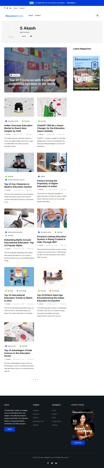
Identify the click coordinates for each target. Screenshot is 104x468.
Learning (36, 410)
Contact (22, 8)
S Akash (28, 28)
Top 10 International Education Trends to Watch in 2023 (18, 298)
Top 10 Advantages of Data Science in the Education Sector (18, 353)
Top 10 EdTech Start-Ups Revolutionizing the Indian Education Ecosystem (50, 298)
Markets (35, 425)
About (15, 8)
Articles (23, 36)
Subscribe (78, 443)
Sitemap (54, 425)
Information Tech (38, 421)
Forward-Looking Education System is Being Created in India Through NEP (51, 239)
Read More (71, 3)
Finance (35, 417)
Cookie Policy (56, 421)
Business (36, 414)
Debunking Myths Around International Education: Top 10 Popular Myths (19, 243)
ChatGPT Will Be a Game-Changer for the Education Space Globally (51, 128)
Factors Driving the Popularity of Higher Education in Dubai (47, 183)
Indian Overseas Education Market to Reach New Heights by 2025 (18, 128)
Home (54, 410)
